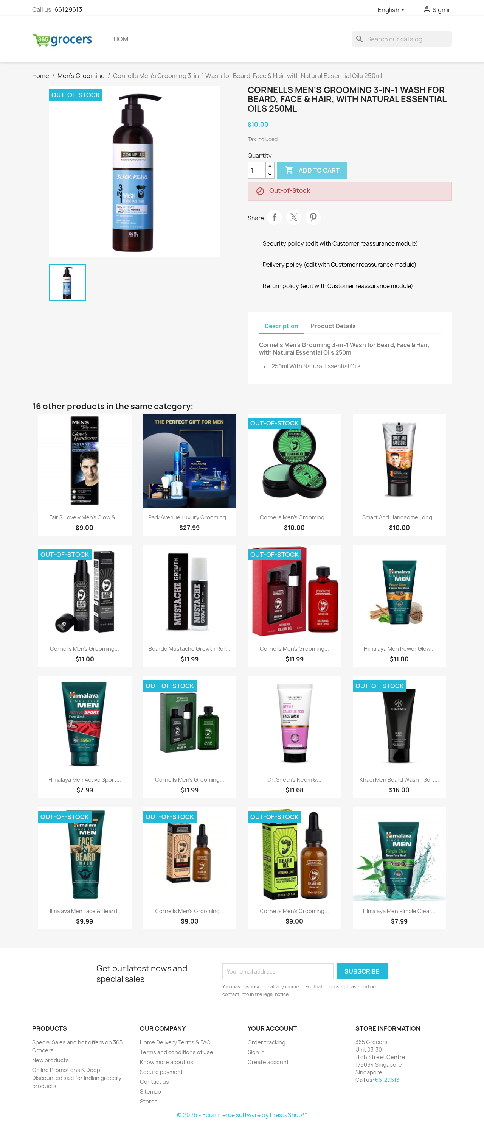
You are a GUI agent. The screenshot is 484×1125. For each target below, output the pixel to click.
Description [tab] (281, 326)
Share (274, 217)
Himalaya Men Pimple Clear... (399, 911)
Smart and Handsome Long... (399, 517)
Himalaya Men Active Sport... (84, 779)
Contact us (154, 1081)
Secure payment (161, 1071)
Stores (149, 1101)
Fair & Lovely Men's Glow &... (84, 517)
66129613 (68, 9)
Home (122, 39)
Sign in (256, 1052)
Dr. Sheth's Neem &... (294, 779)
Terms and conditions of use (176, 1052)
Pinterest (313, 217)
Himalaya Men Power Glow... (399, 648)
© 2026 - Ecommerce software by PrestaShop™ (242, 1115)
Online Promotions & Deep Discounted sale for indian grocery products (76, 1077)
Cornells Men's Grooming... (294, 517)
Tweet (293, 217)
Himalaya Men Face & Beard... (84, 911)
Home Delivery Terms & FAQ (175, 1042)
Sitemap (150, 1091)
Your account (272, 1028)
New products (50, 1060)
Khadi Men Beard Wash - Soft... (399, 779)
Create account (268, 1062)
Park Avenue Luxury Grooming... (189, 517)
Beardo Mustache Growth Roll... (189, 648)
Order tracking (266, 1042)
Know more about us (166, 1062)
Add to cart (312, 170)
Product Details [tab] (333, 326)
